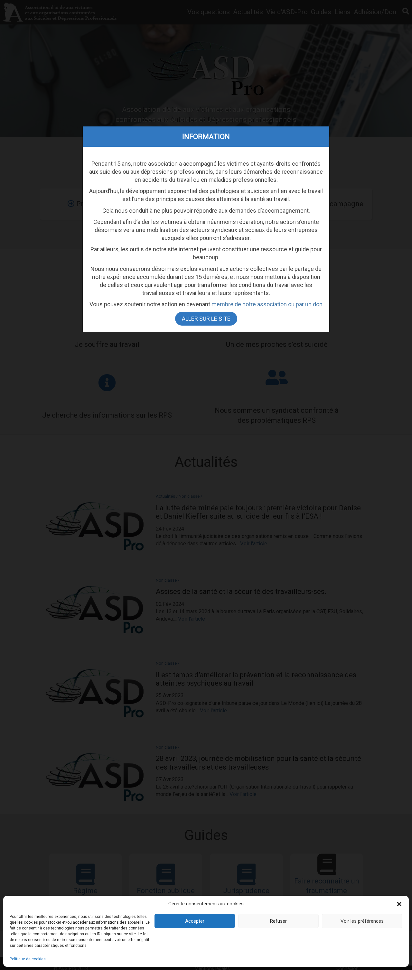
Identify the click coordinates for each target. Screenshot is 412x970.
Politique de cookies (28, 959)
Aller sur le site (206, 318)
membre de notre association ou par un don (267, 304)
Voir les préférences (362, 921)
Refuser (278, 921)
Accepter (194, 921)
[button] (399, 904)
